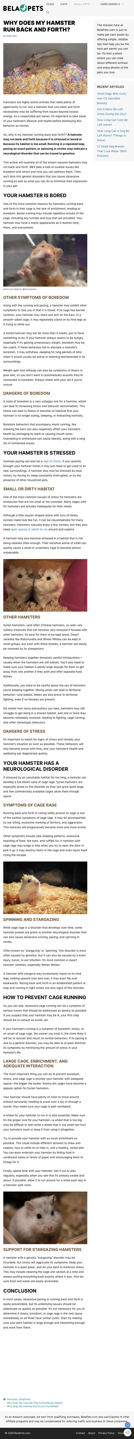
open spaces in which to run (29, 529)
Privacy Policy (106, 1433)
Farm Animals (110, 4)
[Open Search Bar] (47, 12)
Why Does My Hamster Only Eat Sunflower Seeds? (35, 1402)
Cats (63, 4)
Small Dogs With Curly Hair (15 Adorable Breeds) (111, 98)
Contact (80, 1433)
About (91, 1433)
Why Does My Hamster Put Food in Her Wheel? (33, 1406)
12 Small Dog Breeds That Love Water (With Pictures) (111, 151)
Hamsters (12, 1399)
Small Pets (82, 4)
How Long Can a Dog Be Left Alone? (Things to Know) (113, 135)
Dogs (50, 4)
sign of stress (52, 461)
